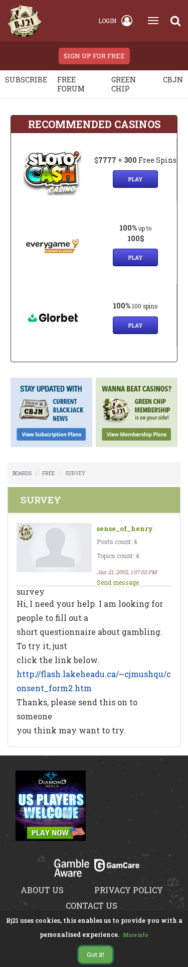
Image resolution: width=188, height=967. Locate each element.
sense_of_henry (125, 528)
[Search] (175, 20)
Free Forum (71, 84)
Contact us (91, 905)
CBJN (173, 79)
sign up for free (94, 55)
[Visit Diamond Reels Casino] (51, 811)
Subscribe (26, 79)
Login (107, 21)
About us (42, 890)
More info (135, 935)
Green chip (123, 84)
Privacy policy (128, 890)
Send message (118, 582)
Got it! (95, 954)
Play (135, 179)
